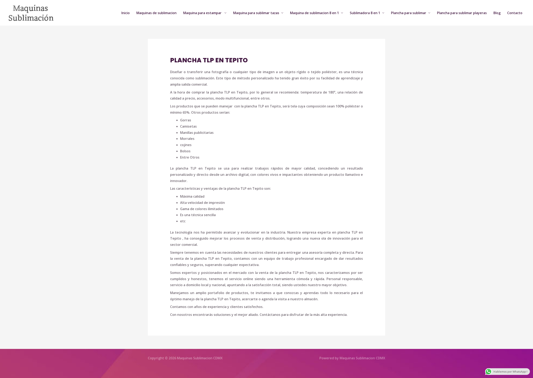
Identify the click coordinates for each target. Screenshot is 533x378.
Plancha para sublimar (408, 13)
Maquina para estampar (202, 13)
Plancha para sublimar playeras (462, 13)
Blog (497, 13)
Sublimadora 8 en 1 (365, 13)
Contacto (514, 13)
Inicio (125, 13)
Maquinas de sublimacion (156, 13)
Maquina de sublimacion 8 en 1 (314, 13)
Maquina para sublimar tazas (256, 13)
